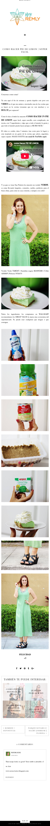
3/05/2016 (14, 755)
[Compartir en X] (21, 668)
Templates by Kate (34, 823)
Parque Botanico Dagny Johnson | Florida (37, 730)
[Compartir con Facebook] (16, 668)
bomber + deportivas (9, 729)
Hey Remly (17, 823)
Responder (10, 777)
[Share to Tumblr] (28, 668)
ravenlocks (16, 752)
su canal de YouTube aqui (36, 136)
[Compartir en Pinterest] (25, 668)
